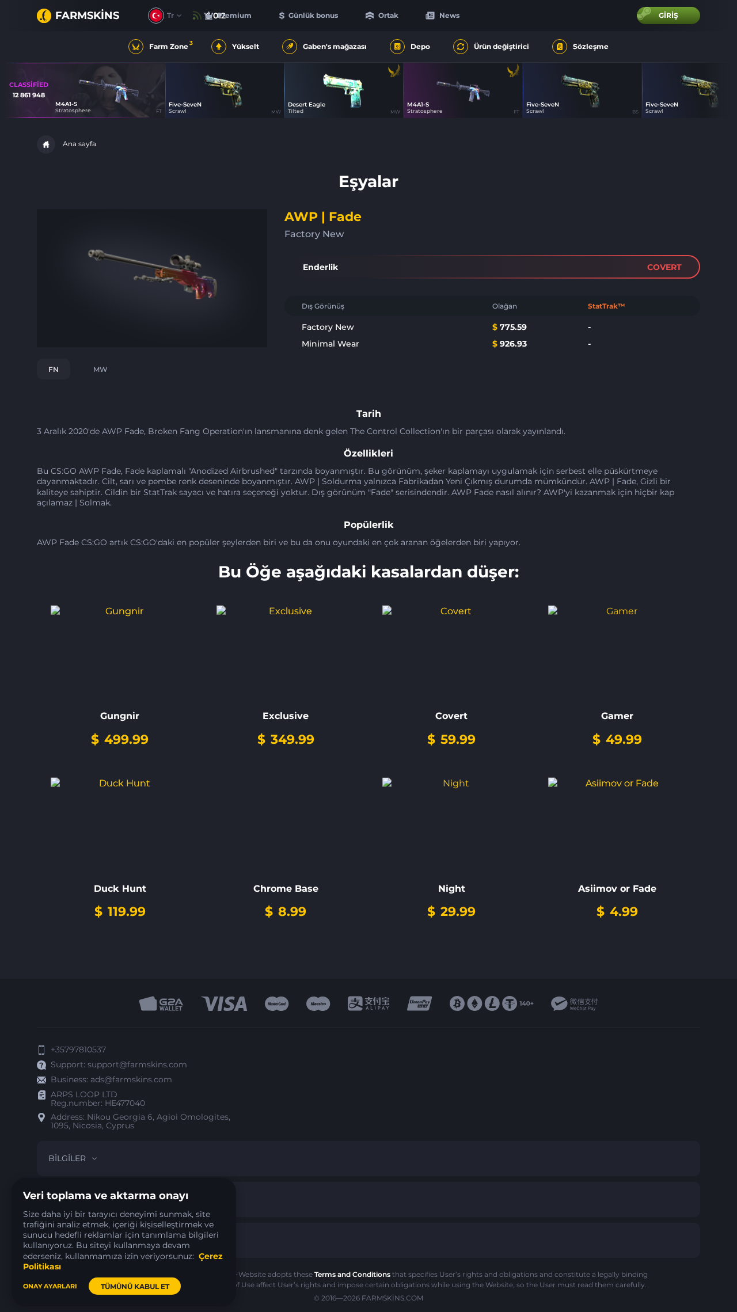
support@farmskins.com (137, 1064)
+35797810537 (78, 1049)
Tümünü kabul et (135, 1286)
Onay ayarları (50, 1286)
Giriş (668, 15)
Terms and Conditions (352, 1274)
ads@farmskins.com (131, 1079)
